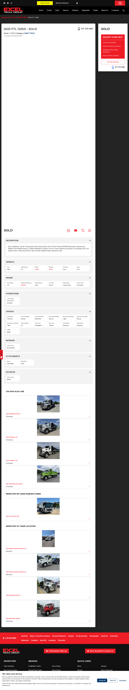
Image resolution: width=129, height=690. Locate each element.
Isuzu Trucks (56, 666)
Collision (75, 10)
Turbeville (61, 640)
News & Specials (107, 670)
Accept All (102, 680)
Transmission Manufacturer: (10, 299)
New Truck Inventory (10, 670)
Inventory (4, 17)
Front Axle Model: (39, 316)
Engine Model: (38, 283)
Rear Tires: (51, 323)
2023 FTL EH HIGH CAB (12, 516)
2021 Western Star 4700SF (14, 484)
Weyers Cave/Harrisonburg (40, 636)
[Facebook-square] (4, 3)
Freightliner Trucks (34, 666)
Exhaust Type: (80, 283)
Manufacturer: (24, 267)
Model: (37, 267)
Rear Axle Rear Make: (54, 316)
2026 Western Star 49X (13, 618)
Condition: (65, 267)
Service (65, 10)
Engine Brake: (66, 283)
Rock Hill (43, 640)
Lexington (52, 640)
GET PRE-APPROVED (113, 62)
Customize (122, 680)
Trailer (95, 10)
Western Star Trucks (35, 670)
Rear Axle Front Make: (82, 316)
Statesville (114, 636)
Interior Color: (10, 345)
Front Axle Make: (25, 316)
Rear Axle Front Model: (12, 323)
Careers (103, 666)
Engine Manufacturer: (26, 283)
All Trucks (13, 17)
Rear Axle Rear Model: (68, 316)
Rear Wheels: (80, 323)
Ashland (71, 636)
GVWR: (8, 329)
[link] (68, 230)
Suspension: (10, 316)
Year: (8, 267)
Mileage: (51, 267)
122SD (37, 269)
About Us (105, 10)
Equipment (85, 10)
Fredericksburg (81, 636)
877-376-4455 (87, 29)
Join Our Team (44, 3)
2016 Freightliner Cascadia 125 (16, 548)
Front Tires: (38, 323)
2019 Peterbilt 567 (11, 437)
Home (41, 10)
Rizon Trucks (56, 670)
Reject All (113, 680)
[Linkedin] (7, 3)
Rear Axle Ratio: (25, 323)
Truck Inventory (9, 666)
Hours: (78, 267)
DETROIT (23, 285)
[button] (77, 3)
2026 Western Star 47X (13, 595)
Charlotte (104, 636)
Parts (57, 10)
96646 (50, 269)
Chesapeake (94, 636)
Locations (115, 10)
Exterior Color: (10, 377)
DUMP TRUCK (22, 17)
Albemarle (25, 640)
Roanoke (24, 636)
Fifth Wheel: (24, 361)
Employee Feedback (62, 3)
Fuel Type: (51, 283)
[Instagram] (11, 3)
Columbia (34, 640)
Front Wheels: (66, 323)
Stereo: (9, 361)
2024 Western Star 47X (13, 414)
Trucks (49, 10)
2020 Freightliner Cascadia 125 (16, 572)
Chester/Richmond (59, 636)
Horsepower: (10, 283)
